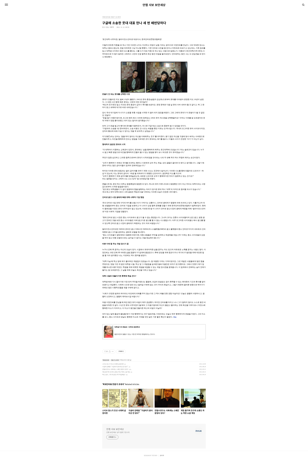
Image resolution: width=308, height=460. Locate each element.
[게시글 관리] (112, 351)
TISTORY (154, 455)
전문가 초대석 (115, 360)
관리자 (162, 455)
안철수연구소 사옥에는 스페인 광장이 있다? (115, 369)
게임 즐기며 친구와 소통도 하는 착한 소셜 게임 (116, 372)
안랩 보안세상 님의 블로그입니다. (118, 432)
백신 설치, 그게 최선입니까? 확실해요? (113, 374)
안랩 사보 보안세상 (154, 4)
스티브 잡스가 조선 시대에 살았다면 (113, 364)
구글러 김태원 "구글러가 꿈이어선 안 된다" (115, 367)
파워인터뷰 (106, 360)
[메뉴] (6, 4)
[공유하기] (109, 351)
